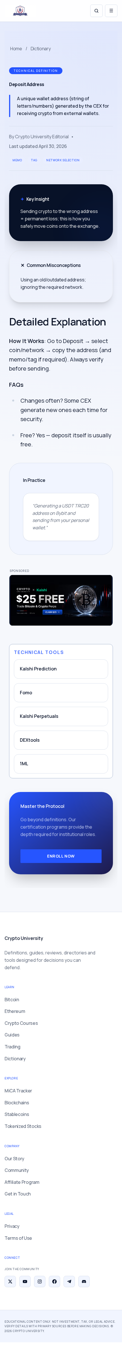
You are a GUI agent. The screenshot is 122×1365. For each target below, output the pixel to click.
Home (16, 48)
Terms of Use (18, 1238)
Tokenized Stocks (23, 1126)
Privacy (12, 1226)
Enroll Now (61, 856)
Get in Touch (18, 1194)
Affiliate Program (22, 1182)
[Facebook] (54, 1281)
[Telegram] (69, 1281)
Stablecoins (17, 1114)
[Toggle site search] (96, 11)
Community (17, 1170)
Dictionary (41, 48)
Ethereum (15, 1011)
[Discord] (84, 1281)
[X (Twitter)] (10, 1281)
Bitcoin (12, 999)
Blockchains (17, 1102)
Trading (12, 1047)
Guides (12, 1035)
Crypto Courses (21, 1023)
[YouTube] (25, 1281)
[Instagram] (39, 1281)
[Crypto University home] (20, 11)
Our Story (14, 1158)
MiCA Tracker (18, 1091)
